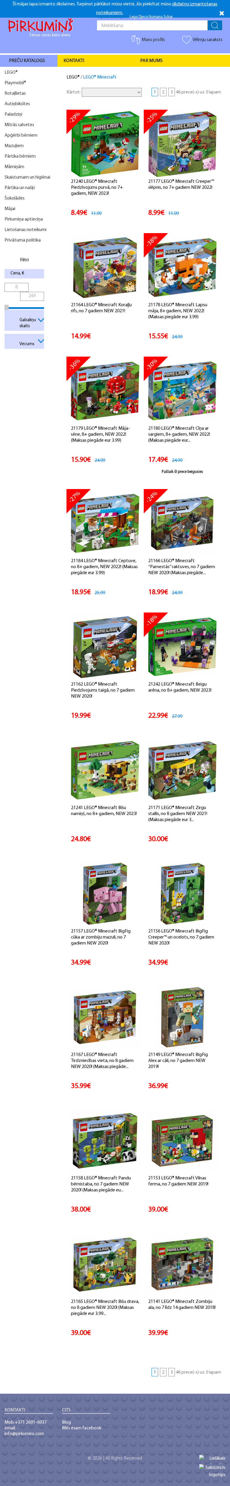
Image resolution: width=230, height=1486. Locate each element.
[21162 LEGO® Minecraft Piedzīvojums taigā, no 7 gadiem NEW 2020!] (105, 647)
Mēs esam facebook (81, 1428)
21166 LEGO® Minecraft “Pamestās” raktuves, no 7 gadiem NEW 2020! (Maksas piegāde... (181, 567)
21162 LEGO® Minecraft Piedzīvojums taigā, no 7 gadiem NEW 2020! (103, 690)
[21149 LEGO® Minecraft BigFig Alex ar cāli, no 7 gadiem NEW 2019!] (182, 1017)
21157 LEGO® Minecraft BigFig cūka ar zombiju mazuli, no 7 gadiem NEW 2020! (101, 937)
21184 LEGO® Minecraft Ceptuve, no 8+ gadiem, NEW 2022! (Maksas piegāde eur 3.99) (104, 567)
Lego (134, 17)
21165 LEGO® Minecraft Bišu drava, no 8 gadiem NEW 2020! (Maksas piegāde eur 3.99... (105, 1307)
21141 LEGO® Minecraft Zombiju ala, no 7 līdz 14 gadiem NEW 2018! (182, 1304)
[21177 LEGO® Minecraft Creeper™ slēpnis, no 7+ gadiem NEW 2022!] (183, 144)
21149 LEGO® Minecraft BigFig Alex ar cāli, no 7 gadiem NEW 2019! (178, 1060)
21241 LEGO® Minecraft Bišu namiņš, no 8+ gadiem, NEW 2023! (104, 810)
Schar (168, 17)
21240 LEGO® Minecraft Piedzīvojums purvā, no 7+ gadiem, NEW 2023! (97, 187)
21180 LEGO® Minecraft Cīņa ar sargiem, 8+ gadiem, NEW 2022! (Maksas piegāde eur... (179, 434)
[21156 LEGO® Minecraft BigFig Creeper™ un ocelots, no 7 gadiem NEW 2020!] (182, 893)
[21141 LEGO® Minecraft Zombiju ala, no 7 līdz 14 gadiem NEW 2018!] (182, 1264)
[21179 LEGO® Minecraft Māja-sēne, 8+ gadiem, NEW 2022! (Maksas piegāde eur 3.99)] (105, 391)
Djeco (143, 17)
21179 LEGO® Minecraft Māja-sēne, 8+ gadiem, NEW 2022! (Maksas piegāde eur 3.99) (100, 434)
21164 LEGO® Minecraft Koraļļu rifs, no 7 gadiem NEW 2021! (101, 308)
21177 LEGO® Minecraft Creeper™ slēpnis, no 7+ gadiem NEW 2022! (181, 184)
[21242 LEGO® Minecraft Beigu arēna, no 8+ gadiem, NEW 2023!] (182, 647)
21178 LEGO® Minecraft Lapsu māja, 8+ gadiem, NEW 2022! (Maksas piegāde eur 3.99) (177, 311)
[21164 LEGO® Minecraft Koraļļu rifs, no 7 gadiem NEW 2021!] (105, 267)
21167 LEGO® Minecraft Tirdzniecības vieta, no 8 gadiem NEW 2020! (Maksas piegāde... (102, 1060)
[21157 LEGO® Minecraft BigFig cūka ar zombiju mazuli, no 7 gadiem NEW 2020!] (105, 893)
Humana (156, 17)
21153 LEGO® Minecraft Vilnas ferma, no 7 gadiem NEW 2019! (178, 1181)
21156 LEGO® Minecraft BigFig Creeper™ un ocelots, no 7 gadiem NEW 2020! (181, 937)
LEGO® (73, 77)
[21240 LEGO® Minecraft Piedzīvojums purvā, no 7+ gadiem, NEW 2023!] (105, 144)
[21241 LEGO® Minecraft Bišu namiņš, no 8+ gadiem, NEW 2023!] (105, 770)
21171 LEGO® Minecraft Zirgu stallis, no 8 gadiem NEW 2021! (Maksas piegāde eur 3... (177, 813)
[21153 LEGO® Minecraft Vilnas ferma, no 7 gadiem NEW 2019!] (182, 1140)
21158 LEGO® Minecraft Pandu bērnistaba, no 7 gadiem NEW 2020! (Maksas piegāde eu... (101, 1184)
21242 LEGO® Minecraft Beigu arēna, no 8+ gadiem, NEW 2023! (179, 687)
